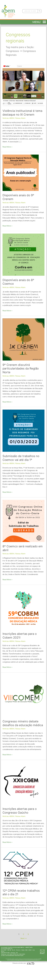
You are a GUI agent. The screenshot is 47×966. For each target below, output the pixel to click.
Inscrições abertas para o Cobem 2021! (20, 635)
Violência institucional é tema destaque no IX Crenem (22, 112)
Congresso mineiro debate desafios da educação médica (23, 723)
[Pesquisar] (39, 11)
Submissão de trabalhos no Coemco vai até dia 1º (21, 458)
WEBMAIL (42, 953)
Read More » (7, 146)
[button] (44, 21)
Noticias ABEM (8, 118)
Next (23, 938)
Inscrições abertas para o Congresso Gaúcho (20, 810)
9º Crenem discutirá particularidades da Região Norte (21, 368)
